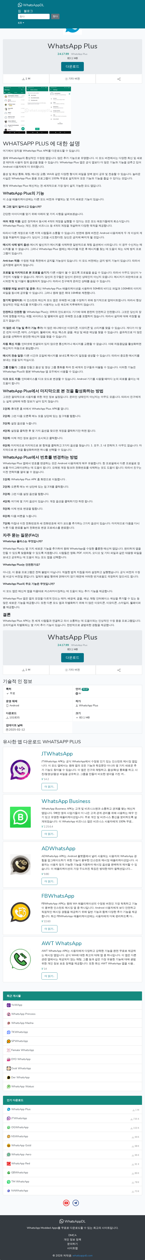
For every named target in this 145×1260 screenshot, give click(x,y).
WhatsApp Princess (23, 1014)
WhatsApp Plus (75, 1109)
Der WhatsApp (20, 1077)
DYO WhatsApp (21, 1059)
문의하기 (72, 1244)
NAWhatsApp (75, 1191)
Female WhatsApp (22, 1050)
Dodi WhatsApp (21, 1068)
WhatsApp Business (66, 801)
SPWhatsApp (19, 1041)
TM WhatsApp (75, 1182)
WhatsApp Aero (75, 1154)
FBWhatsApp (58, 896)
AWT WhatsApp (62, 943)
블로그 (28, 11)
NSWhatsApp (75, 1136)
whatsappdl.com (82, 1255)
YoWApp (16, 1005)
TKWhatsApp (19, 1032)
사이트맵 (72, 1248)
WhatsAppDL (33, 5)
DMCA (72, 1235)
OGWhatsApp (75, 1127)
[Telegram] (75, 1203)
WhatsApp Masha (22, 1023)
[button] (72, 23)
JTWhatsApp (57, 753)
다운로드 (72, 66)
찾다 (55, 16)
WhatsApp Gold (75, 1145)
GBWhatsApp (75, 1173)
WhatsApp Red (75, 1164)
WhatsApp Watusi (22, 1086)
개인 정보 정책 (72, 1239)
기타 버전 (74, 78)
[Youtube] (66, 1203)
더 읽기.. (49, 786)
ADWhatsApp (58, 848)
